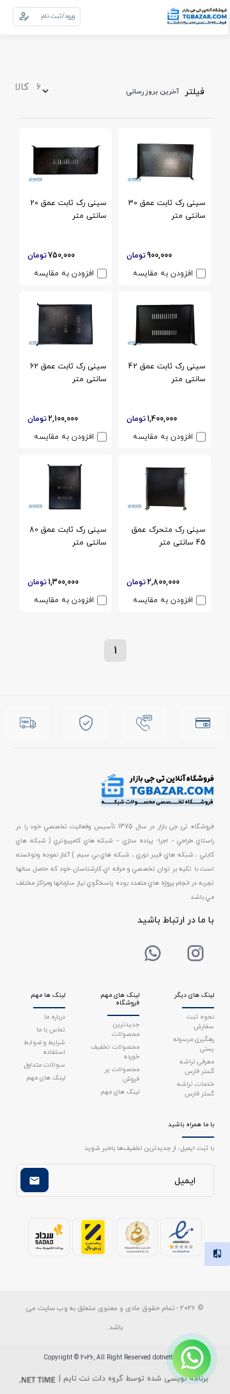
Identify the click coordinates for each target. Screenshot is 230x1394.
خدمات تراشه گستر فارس (195, 1088)
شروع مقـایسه (123, 1363)
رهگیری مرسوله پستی (193, 1043)
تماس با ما (50, 1029)
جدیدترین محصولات (125, 1029)
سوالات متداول (44, 1064)
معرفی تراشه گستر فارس (197, 1066)
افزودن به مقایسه (163, 273)
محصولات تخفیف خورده (115, 1051)
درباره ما (54, 1016)
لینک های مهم (119, 1091)
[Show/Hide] (191, 1359)
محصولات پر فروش (122, 1073)
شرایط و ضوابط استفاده (44, 1047)
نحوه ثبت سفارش (200, 1021)
